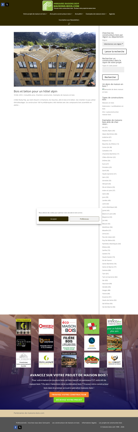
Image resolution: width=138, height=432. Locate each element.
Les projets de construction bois (110, 423)
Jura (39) (105, 197)
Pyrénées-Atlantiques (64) (111, 244)
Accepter (53, 219)
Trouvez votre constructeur (69, 395)
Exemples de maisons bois (95, 14)
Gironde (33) (106, 180)
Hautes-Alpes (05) (108, 131)
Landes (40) (106, 200)
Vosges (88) (106, 290)
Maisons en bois (108, 103)
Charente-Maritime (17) (110, 154)
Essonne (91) (106, 297)
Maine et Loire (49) (109, 214)
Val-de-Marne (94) (108, 307)
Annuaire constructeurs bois (60, 14)
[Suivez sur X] (7, 4)
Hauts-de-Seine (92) (109, 300)
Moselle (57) (106, 230)
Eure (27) (105, 164)
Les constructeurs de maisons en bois (65, 423)
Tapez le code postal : (110, 66)
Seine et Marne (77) (109, 267)
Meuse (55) (106, 224)
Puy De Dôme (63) (108, 240)
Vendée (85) (106, 287)
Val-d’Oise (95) (107, 304)
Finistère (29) (107, 167)
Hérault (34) (106, 184)
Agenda (112, 14)
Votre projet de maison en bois (34, 14)
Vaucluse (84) (107, 284)
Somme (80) (106, 270)
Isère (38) (105, 194)
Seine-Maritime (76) (109, 264)
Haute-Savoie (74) (108, 257)
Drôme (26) (106, 161)
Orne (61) (105, 234)
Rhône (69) (106, 247)
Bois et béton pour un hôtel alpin (35, 91)
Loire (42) (105, 204)
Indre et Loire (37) (108, 190)
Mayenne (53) (107, 217)
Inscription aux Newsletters (69, 20)
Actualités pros (29, 95)
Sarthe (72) (106, 250)
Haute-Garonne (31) (109, 174)
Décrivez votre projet (69, 400)
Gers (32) (105, 177)
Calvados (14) (107, 151)
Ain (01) (105, 127)
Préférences (84, 219)
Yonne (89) (106, 294)
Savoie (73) (106, 254)
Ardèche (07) (106, 137)
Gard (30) (105, 170)
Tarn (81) (105, 274)
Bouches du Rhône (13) (110, 144)
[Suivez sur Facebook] (3, 4)
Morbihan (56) (107, 227)
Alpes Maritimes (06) (109, 134)
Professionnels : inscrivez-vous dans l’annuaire (33, 423)
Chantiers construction (44, 95)
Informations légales (89, 423)
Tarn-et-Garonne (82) (109, 277)
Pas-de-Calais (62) (108, 237)
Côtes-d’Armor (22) (109, 157)
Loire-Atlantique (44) (109, 207)
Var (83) (105, 280)
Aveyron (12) (106, 141)
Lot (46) (104, 220)
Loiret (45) (105, 210)
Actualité (78, 14)
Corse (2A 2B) (107, 147)
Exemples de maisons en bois (64, 95)
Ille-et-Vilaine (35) (108, 187)
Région (104, 40)
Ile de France (107, 260)
